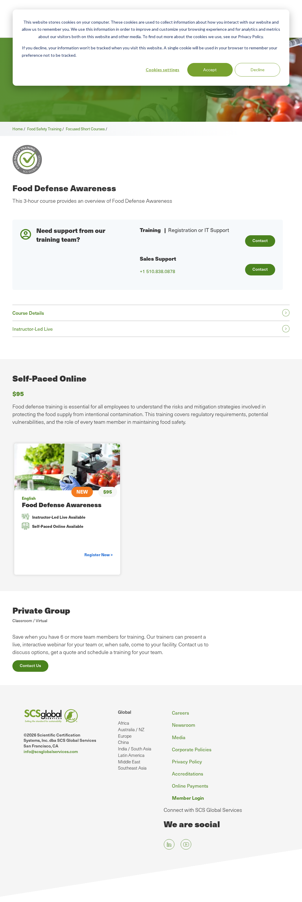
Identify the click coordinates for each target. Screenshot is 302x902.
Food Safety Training (44, 129)
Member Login (188, 797)
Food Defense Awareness (61, 504)
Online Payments (190, 786)
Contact (260, 240)
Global (124, 712)
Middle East (129, 762)
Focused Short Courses (85, 129)
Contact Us (30, 665)
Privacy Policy (187, 761)
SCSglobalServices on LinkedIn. (169, 844)
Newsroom (183, 725)
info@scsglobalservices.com (51, 751)
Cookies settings (162, 69)
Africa (123, 723)
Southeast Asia (132, 768)
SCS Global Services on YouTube (185, 844)
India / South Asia (134, 749)
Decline (258, 69)
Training (150, 230)
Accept (210, 69)
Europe (125, 736)
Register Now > (98, 554)
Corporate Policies (191, 749)
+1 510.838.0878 (157, 271)
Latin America (131, 755)
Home (17, 129)
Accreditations (187, 773)
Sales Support (158, 258)
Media (179, 737)
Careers (180, 713)
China (123, 742)
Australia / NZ (131, 729)
